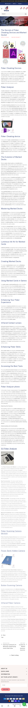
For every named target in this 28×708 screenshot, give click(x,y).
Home (2, 20)
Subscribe (5, 689)
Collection (14, 706)
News (6, 20)
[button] (26, 8)
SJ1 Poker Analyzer (9, 449)
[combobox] (14, 13)
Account (8, 706)
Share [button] (4, 635)
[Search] (25, 14)
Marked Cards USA (18, 695)
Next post (22, 647)
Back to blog (15, 655)
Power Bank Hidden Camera (13, 551)
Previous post (9, 646)
